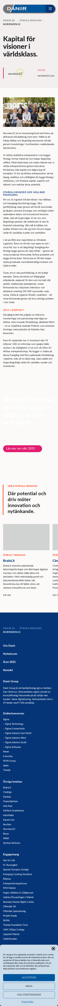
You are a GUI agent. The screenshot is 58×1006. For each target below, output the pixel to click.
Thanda (6, 770)
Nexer (6, 752)
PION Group (9, 761)
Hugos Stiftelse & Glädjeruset (18, 893)
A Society (8, 756)
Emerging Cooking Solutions (17, 874)
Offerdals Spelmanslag (14, 911)
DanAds (7, 797)
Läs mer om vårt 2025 (20, 448)
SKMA (6, 920)
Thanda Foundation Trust (15, 925)
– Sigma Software (12, 747)
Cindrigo (7, 792)
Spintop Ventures (11, 843)
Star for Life (9, 860)
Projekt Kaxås (10, 916)
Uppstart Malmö (11, 934)
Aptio (6, 765)
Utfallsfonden (10, 939)
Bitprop (7, 879)
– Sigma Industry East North (17, 733)
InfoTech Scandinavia (13, 810)
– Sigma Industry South (14, 742)
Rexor (6, 834)
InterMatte (8, 815)
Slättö (6, 838)
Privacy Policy (27, 1002)
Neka (29, 986)
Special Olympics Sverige (16, 869)
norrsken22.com (46, 76)
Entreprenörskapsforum (15, 883)
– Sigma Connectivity (14, 729)
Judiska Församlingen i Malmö (18, 897)
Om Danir (9, 645)
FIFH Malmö (9, 888)
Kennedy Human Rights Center (18, 902)
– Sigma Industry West (14, 738)
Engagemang (11, 854)
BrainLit (7, 787)
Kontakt (8, 670)
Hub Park (7, 806)
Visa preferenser (29, 994)
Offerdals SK (9, 906)
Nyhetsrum (10, 654)
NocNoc (7, 824)
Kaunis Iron (9, 820)
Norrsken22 (9, 829)
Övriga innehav (12, 781)
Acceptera (29, 977)
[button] (53, 948)
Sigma (6, 719)
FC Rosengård (10, 865)
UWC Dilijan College (13, 930)
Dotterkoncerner (13, 713)
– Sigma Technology (13, 724)
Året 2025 (9, 662)
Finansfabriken (10, 801)
